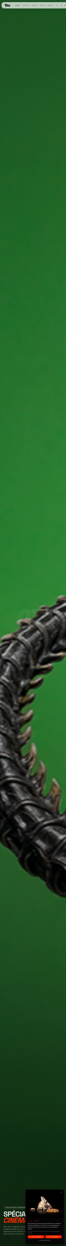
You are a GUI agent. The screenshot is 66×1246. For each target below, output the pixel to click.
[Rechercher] (57, 5)
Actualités (25, 5)
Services (42, 5)
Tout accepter (36, 1236)
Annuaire (50, 5)
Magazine (34, 5)
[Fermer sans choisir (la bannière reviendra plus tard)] (61, 1192)
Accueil (17, 5)
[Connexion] (61, 5)
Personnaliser (45, 1240)
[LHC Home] (9, 5)
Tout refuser (53, 1236)
